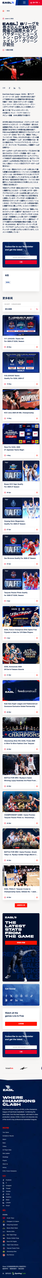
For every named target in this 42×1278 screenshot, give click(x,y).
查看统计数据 (21, 942)
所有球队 (5, 1214)
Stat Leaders (6, 1153)
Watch (4, 1139)
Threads (8, 1188)
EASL (8, 282)
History (5, 1167)
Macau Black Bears (12, 1228)
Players (5, 1160)
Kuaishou (8, 1197)
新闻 (8, 11)
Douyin (8, 1205)
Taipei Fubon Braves (12, 1244)
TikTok (8, 1194)
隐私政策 (21, 1268)
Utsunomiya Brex (12, 1251)
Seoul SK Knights (12, 1241)
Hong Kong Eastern (12, 1224)
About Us (5, 1164)
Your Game (6, 1132)
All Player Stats (7, 1150)
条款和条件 (13, 1268)
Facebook (8, 1180)
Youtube (8, 1191)
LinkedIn (8, 1202)
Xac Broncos (10, 1255)
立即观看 (21, 1023)
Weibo (7, 1200)
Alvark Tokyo (10, 1218)
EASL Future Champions (10, 1171)
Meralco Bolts (11, 1231)
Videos (4, 1146)
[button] (18, 309)
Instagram (9, 1185)
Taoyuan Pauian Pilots (13, 1248)
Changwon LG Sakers (13, 1221)
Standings (5, 1157)
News (4, 1143)
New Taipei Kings (12, 1234)
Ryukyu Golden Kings (13, 1238)
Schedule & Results (8, 1136)
